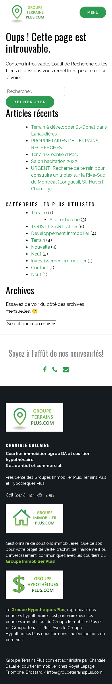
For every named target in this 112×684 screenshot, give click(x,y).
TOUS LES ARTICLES (54, 226)
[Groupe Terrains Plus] (29, 12)
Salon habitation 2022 (54, 161)
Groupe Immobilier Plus (30, 561)
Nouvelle (40, 247)
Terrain (38, 213)
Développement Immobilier (60, 233)
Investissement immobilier (58, 261)
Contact (39, 267)
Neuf (36, 254)
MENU (93, 12)
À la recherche (64, 219)
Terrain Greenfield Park (54, 154)
